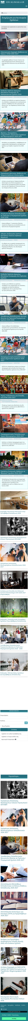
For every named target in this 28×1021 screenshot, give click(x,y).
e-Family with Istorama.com (14, 1011)
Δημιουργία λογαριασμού (8, 739)
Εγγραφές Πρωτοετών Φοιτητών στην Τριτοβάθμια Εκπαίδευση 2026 (12, 512)
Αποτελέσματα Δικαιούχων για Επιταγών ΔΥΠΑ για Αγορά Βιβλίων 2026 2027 (13, 914)
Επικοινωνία (3, 1005)
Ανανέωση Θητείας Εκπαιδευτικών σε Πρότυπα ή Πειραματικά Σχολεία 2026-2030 (13, 215)
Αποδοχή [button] (14, 1018)
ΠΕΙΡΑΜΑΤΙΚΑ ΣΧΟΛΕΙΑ (20, 220)
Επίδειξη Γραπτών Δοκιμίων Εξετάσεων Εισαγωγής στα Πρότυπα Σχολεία (13, 276)
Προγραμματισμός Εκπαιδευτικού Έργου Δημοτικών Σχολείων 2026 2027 (13, 358)
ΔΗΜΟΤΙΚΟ (17, 139)
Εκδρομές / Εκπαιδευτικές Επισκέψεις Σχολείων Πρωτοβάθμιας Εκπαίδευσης (13, 620)
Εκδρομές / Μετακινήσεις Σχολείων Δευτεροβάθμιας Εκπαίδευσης (12, 674)
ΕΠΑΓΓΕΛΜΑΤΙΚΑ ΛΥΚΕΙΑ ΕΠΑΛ (9, 402)
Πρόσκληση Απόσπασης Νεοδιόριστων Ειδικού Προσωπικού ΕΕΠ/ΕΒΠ (13, 538)
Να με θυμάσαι (6, 726)
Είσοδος (2, 1006)
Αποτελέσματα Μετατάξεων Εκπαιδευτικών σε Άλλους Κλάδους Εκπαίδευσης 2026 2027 (14, 886)
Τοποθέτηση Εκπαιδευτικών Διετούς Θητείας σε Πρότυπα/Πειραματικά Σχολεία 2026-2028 (13, 318)
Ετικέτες (23, 1005)
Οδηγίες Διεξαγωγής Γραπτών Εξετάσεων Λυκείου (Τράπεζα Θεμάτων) (11, 235)
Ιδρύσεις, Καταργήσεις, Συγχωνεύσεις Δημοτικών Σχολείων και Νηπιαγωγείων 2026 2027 (13, 134)
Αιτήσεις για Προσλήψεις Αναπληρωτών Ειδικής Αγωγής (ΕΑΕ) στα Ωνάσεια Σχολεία (12, 941)
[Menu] (26, 6)
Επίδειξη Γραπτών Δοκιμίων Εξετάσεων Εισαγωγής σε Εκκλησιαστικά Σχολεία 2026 (11, 92)
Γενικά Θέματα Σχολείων (20, 56)
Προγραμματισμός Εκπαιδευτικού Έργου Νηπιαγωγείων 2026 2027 (13, 435)
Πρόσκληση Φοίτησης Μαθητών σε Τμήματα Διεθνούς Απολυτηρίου (13, 174)
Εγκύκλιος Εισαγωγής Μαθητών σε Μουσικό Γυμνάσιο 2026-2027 (13, 472)
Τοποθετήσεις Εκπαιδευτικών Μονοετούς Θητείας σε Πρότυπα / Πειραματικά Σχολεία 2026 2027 (13, 858)
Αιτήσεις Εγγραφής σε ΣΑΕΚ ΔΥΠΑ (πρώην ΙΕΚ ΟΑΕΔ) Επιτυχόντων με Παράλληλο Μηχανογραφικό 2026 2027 (13, 970)
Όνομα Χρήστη (4, 715)
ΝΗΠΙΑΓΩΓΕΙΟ (17, 439)
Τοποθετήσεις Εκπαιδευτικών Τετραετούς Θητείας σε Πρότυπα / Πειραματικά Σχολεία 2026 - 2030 (11, 647)
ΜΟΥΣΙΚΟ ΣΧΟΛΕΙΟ (19, 476)
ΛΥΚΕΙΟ (16, 240)
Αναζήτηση (17, 1005)
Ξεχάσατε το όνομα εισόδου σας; (10, 736)
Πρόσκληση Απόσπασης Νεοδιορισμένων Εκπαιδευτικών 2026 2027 (13, 565)
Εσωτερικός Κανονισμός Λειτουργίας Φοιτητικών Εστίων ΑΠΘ (12, 999)
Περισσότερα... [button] (15, 1015)
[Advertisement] (14, 694)
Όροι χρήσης (11, 1005)
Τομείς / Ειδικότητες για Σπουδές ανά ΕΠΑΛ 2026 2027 (12, 396)
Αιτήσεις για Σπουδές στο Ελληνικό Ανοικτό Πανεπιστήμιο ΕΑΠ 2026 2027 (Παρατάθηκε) (13, 592)
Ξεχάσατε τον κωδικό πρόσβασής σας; (11, 734)
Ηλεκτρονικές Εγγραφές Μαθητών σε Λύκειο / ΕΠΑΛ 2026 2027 (14, 53)
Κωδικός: (2, 720)
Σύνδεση (14, 729)
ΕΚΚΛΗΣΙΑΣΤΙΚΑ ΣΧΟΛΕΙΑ (20, 97)
